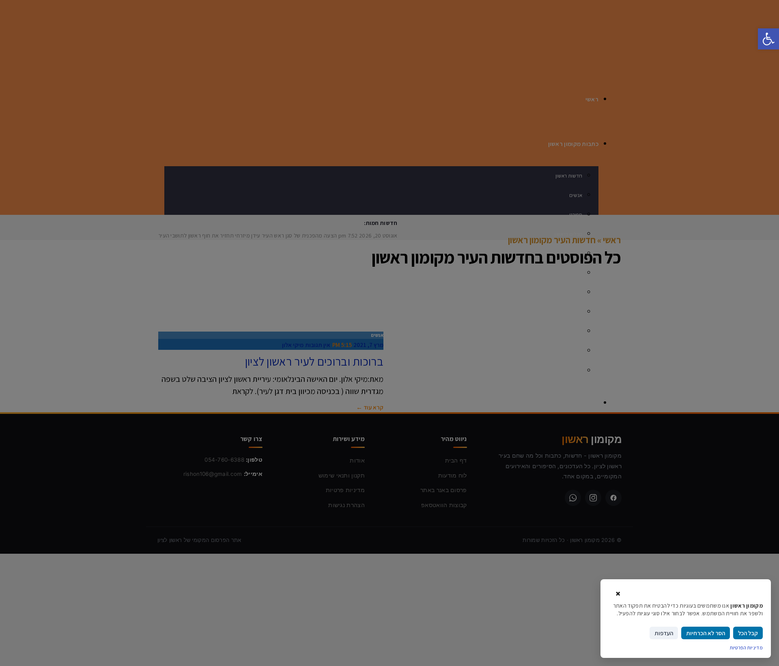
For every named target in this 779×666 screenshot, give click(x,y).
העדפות (663, 633)
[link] (768, 38)
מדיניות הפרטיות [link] (746, 648)
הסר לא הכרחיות (705, 633)
